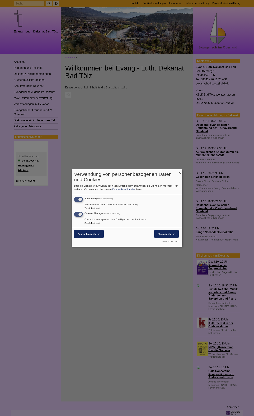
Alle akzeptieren (166, 234)
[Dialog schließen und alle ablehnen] (179, 171)
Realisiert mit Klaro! (170, 241)
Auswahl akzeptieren (89, 234)
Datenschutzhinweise (123, 189)
